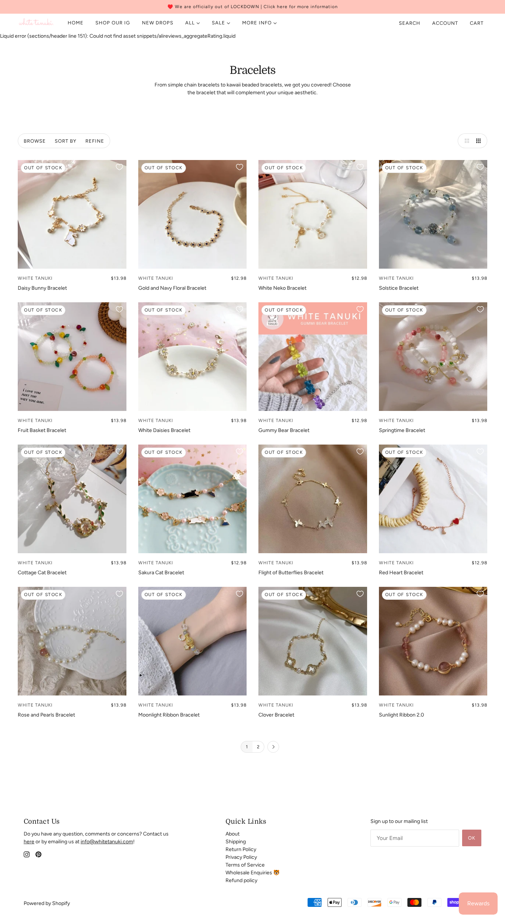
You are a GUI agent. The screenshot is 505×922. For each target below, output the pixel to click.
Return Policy (241, 849)
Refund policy (241, 880)
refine (94, 141)
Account (445, 23)
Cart (477, 23)
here (29, 841)
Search (409, 23)
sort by (66, 141)
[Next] (273, 747)
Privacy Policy (241, 857)
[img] (27, 854)
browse (35, 141)
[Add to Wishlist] (119, 167)
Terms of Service (245, 865)
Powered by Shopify (47, 903)
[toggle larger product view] (465, 140)
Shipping (236, 841)
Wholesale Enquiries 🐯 (252, 873)
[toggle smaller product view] (479, 140)
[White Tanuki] (36, 23)
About (233, 834)
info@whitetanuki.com (107, 841)
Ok (471, 838)
